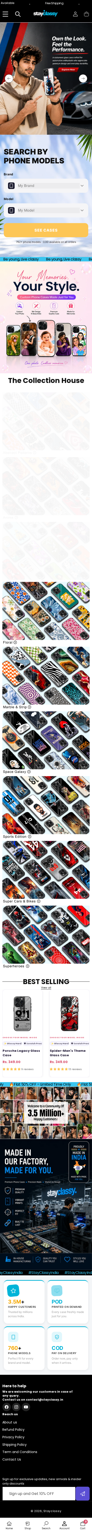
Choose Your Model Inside (20, 1037)
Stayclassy (52, 1511)
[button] (86, 14)
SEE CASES (46, 230)
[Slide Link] (46, 79)
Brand (8, 174)
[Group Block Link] (46, 423)
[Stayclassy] (46, 14)
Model (9, 199)
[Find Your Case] (5, 14)
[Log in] (75, 14)
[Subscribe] (82, 1494)
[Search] (18, 14)
